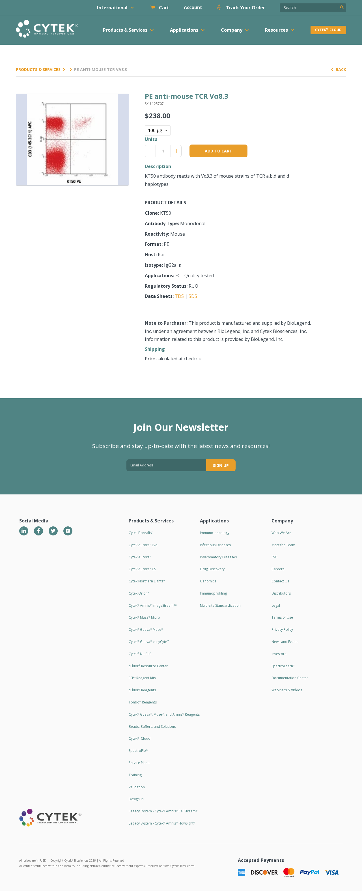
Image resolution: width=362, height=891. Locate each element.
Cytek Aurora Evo (143, 545)
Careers (278, 569)
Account (193, 7)
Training (135, 774)
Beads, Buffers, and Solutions (152, 726)
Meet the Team (283, 545)
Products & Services (38, 69)
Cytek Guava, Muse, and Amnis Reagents (164, 714)
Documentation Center (290, 677)
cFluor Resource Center (148, 666)
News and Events (285, 641)
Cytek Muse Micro (144, 617)
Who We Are (281, 532)
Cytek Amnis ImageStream (152, 605)
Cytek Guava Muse (146, 629)
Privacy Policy (282, 629)
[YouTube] (67, 530)
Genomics (208, 581)
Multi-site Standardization (220, 605)
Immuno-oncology (214, 532)
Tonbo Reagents (143, 702)
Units (151, 139)
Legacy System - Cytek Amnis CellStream (163, 811)
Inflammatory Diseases (218, 557)
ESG (274, 557)
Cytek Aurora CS (142, 569)
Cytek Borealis (141, 532)
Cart (163, 8)
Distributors (281, 593)
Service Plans (139, 762)
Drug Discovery (212, 569)
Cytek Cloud (328, 29)
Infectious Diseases (215, 545)
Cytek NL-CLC (140, 653)
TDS (179, 296)
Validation (137, 787)
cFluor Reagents (142, 690)
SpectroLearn (283, 666)
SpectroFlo (138, 750)
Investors (279, 653)
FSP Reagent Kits (142, 677)
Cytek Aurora (140, 557)
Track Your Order (245, 8)
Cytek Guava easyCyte (149, 641)
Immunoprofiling (213, 593)
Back (341, 69)
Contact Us (280, 581)
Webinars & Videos (287, 690)
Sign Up (221, 465)
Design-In (136, 799)
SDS (193, 296)
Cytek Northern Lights (147, 581)
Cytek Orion (139, 593)
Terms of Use (282, 617)
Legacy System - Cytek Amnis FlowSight (162, 823)
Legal (276, 605)
